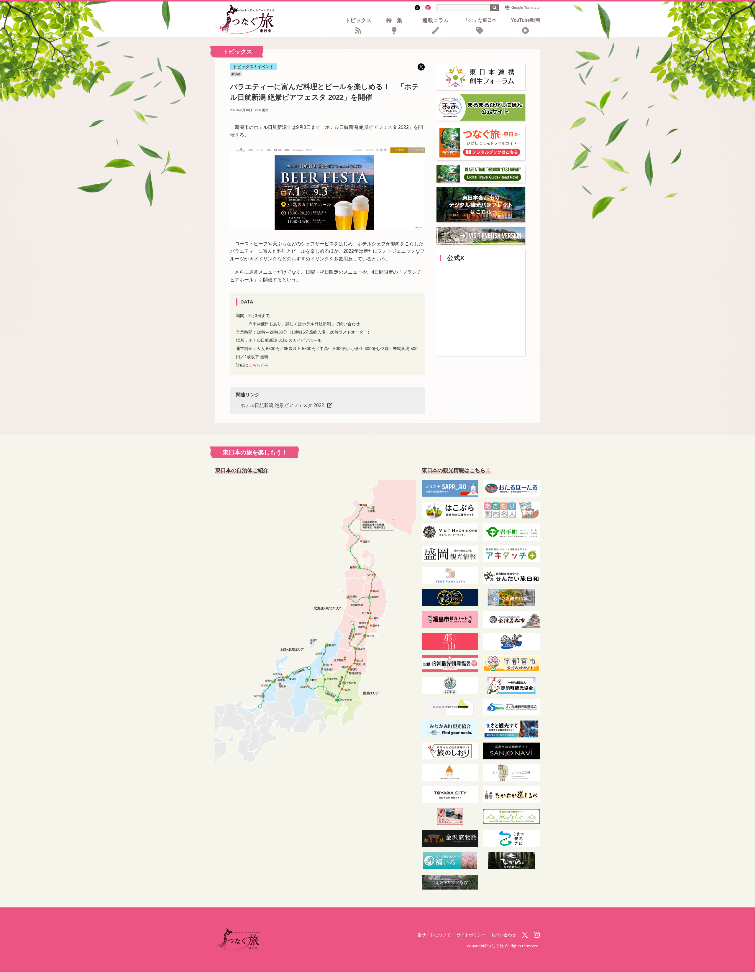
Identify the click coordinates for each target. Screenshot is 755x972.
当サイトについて (434, 934)
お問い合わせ (503, 934)
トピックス (358, 20)
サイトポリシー (471, 934)
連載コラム (435, 20)
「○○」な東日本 (480, 20)
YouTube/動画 (525, 20)
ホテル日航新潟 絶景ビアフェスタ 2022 (282, 405)
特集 (397, 20)
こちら (254, 365)
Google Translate (525, 8)
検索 (494, 7)
